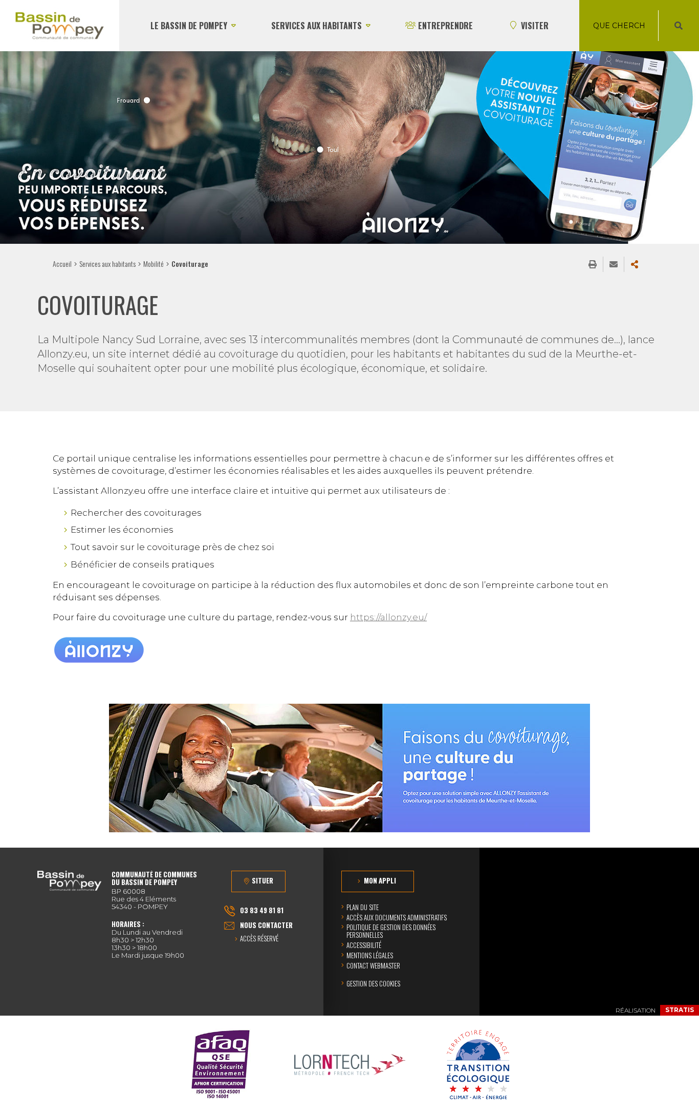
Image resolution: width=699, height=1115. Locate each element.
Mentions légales (369, 955)
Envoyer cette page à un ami (613, 264)
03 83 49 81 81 (261, 910)
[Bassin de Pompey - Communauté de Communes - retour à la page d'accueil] (59, 25)
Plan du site (362, 907)
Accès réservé (259, 939)
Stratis (679, 1010)
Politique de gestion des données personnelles (390, 931)
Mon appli (380, 880)
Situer (262, 880)
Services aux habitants (107, 263)
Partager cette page (634, 264)
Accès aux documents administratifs (396, 917)
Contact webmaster (373, 965)
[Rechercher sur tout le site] (678, 25)
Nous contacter (266, 925)
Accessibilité (363, 945)
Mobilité (153, 263)
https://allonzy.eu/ (388, 617)
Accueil (62, 263)
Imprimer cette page (592, 264)
